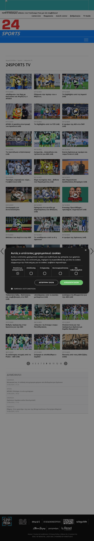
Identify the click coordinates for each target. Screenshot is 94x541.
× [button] (85, 250)
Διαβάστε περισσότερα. (57, 262)
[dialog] (47, 271)
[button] (23, 288)
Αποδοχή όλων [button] (71, 282)
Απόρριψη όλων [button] (46, 282)
